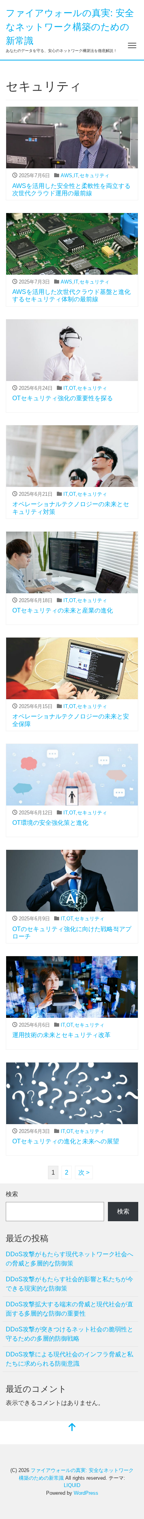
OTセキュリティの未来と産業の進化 (62, 610)
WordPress (86, 1493)
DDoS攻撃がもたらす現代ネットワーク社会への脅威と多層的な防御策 (69, 1259)
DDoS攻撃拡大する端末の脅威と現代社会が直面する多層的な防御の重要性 (69, 1309)
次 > (83, 1172)
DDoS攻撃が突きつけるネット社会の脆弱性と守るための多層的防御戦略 (69, 1334)
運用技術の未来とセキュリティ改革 (61, 1035)
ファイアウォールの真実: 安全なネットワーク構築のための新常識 (70, 27)
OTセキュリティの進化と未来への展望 (65, 1141)
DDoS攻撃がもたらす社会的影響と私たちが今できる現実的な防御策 (69, 1284)
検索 (12, 1194)
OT (72, 388)
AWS (66, 175)
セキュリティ (94, 175)
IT (76, 175)
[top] (72, 1428)
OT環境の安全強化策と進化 (50, 822)
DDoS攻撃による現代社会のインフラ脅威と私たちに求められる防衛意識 (69, 1359)
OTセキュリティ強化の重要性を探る (62, 398)
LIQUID (72, 1485)
